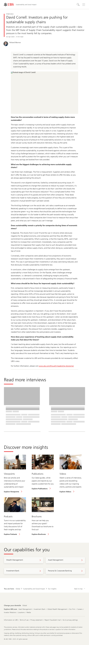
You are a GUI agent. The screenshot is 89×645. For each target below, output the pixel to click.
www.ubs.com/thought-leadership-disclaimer (56, 366)
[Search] (78, 4)
